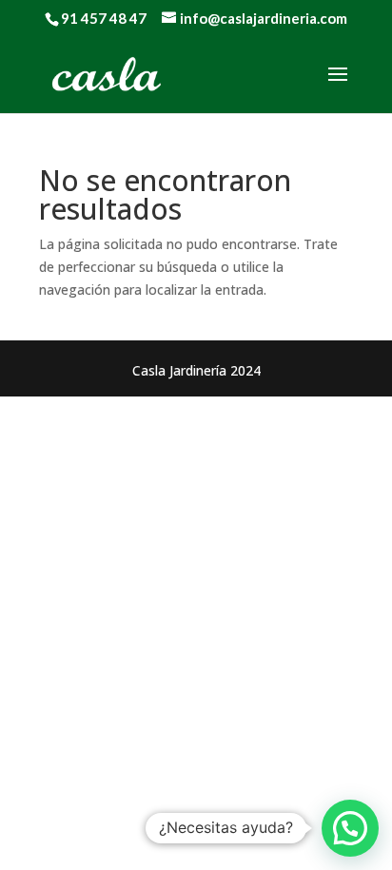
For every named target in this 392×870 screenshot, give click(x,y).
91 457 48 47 (104, 18)
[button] (350, 828)
